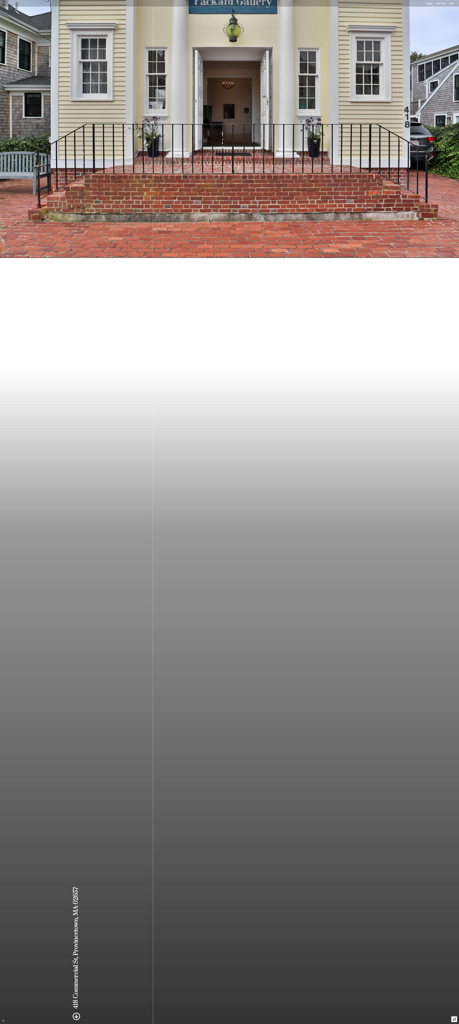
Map (451, 3)
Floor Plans (440, 3)
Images (429, 3)
